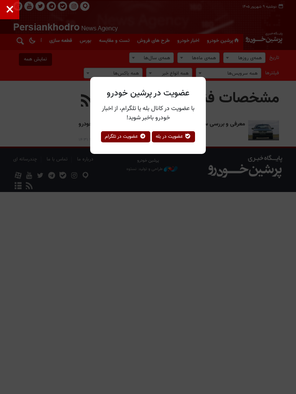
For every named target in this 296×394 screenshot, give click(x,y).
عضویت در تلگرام (122, 136)
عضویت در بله (170, 136)
